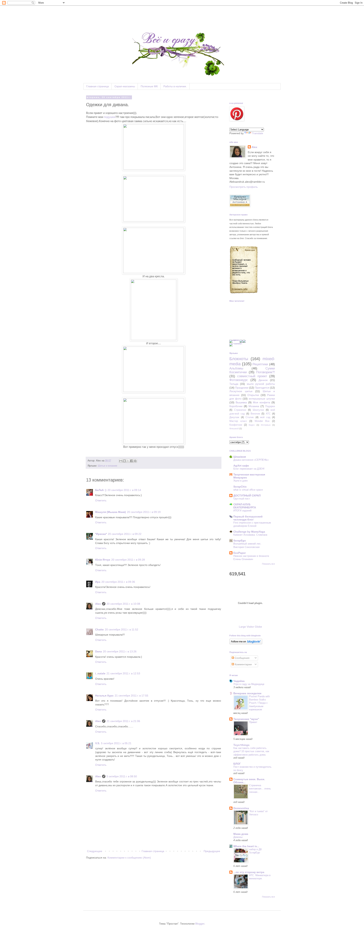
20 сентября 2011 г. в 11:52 (121, 629)
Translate (257, 133)
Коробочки (235, 406)
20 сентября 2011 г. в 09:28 (128, 559)
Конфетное (235, 425)
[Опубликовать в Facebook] (131, 461)
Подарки (270, 406)
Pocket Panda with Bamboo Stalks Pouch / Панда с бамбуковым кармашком (259, 703)
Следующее (94, 851)
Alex (98, 603)
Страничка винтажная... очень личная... (260, 788)
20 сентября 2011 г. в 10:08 (123, 603)
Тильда (233, 383)
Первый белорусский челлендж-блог (248, 518)
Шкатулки (258, 410)
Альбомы (236, 368)
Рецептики (260, 364)
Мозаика (254, 406)
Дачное (263, 380)
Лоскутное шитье (241, 391)
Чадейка (239, 680)
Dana (98, 651)
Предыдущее (212, 851)
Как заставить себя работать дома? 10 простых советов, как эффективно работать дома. (251, 751)
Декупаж (234, 417)
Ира (97, 581)
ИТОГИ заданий (242, 510)
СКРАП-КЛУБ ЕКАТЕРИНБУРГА (244, 506)
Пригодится (262, 387)
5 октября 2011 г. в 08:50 (122, 776)
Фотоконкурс (238, 380)
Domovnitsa (241, 808)
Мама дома (240, 833)
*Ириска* (101, 533)
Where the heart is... (246, 846)
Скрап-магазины (125, 86)
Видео (252, 425)
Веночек (255, 413)
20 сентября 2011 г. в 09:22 (124, 533)
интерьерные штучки (262, 398)
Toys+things (241, 744)
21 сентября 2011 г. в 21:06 (123, 721)
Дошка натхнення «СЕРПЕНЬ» (251, 459)
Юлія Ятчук (102, 559)
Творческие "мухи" (246, 719)
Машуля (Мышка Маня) (110, 511)
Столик (250, 417)
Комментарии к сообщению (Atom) (129, 857)
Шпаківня (239, 456)
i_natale (100, 673)
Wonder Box (262, 421)
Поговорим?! (265, 372)
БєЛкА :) (100, 490)
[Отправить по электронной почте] (121, 461)
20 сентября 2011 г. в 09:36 (118, 581)
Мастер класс (238, 421)
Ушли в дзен (240, 480)
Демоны (237, 837)
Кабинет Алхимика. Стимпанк (250, 534)
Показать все (268, 564)
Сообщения (241, 657)
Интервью (266, 425)
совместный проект (252, 376)
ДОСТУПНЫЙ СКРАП (247, 495)
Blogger (199, 923)
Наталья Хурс (104, 695)
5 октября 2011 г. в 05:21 (116, 743)
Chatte (99, 629)
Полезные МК (149, 86)
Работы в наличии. (175, 86)
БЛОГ (237, 763)
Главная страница (97, 86)
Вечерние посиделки (247, 693)
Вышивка (241, 402)
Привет (253, 722)
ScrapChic (240, 486)
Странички (240, 410)
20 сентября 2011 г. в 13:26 (119, 651)
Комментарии (243, 664)
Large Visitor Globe (250, 626)
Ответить (100, 500)
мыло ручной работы (261, 383)
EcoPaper (239, 552)
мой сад (265, 417)
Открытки (253, 395)
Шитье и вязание (107, 465)
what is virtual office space (248, 489)
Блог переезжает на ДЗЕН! (248, 468)
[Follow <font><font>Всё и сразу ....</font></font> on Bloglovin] (245, 643)
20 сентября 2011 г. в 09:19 (144, 511)
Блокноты (238, 358)
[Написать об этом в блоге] (124, 461)
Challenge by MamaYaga (249, 531)
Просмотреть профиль (243, 186)
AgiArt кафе (241, 465)
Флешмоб (234, 428)
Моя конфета (261, 402)
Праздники (241, 387)
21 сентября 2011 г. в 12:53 (123, 673)
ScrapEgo (239, 540)
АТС (268, 413)
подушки (109, 116)
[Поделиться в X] (128, 461)
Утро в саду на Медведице (248, 684)
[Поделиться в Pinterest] (135, 461)
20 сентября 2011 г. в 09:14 (124, 490)
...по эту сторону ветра (248, 872)
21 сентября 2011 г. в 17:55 (131, 695)
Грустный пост (241, 498)
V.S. (97, 743)
